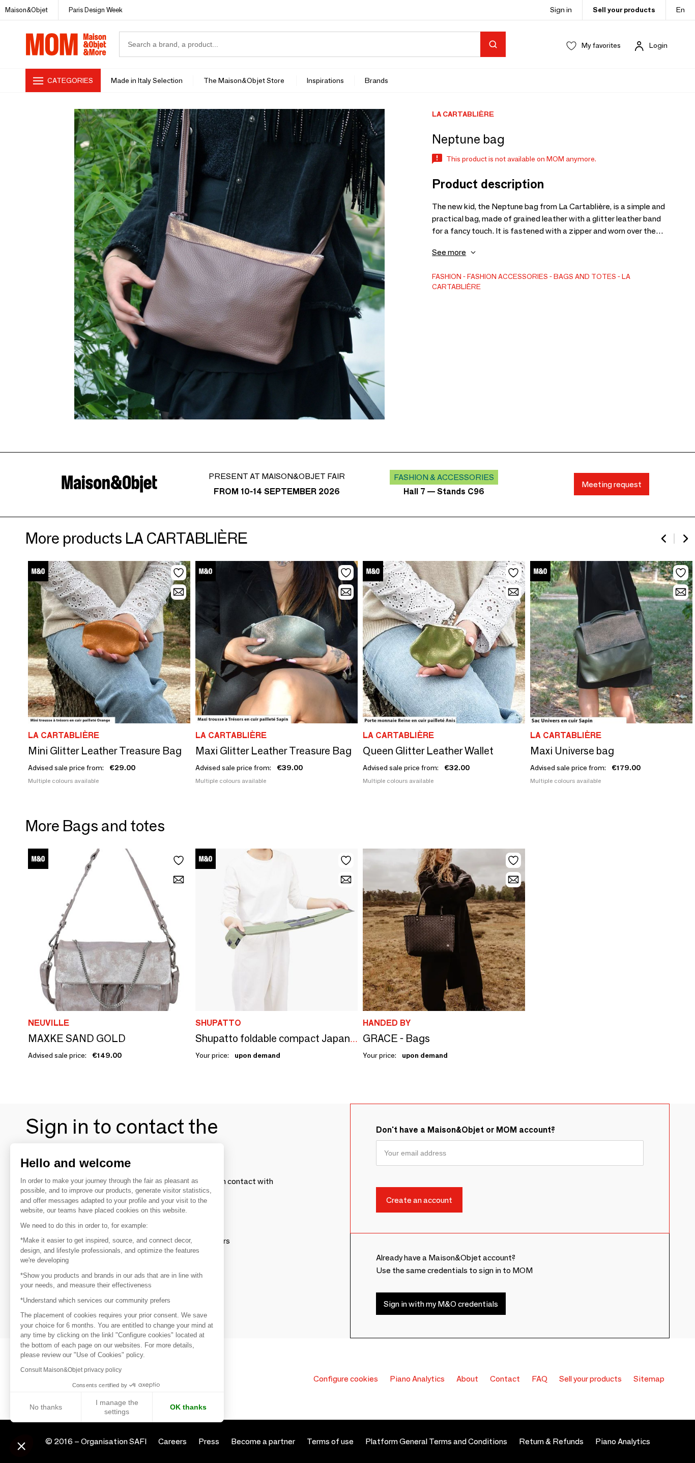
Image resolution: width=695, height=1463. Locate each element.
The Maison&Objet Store (245, 80)
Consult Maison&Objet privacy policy (71, 1369)
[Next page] (685, 538)
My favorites (601, 45)
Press (208, 1441)
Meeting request (612, 484)
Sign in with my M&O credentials (441, 1303)
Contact (505, 1379)
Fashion (446, 276)
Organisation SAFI (114, 1441)
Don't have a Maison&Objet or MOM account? (465, 1130)
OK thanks (188, 1407)
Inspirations (325, 80)
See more (449, 252)
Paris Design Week (96, 10)
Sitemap (648, 1379)
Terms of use (330, 1441)
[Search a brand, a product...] (493, 44)
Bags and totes (585, 276)
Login (658, 45)
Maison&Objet (26, 10)
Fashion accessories (507, 276)
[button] (21, 1445)
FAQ (539, 1379)
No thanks (46, 1407)
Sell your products (624, 9)
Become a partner (263, 1441)
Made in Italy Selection (147, 80)
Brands (376, 80)
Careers (172, 1441)
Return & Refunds (551, 1441)
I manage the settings (117, 1407)
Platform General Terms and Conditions (436, 1441)
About (467, 1379)
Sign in (561, 9)
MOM (66, 44)
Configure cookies (345, 1379)
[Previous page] (664, 538)
